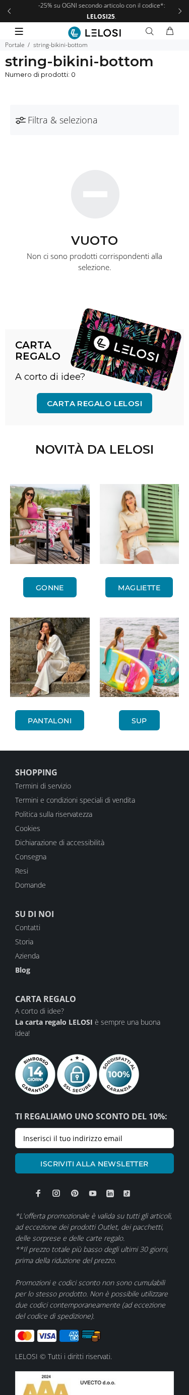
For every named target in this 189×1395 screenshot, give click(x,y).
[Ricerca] (152, 31)
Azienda (27, 956)
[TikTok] (127, 1194)
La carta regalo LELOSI (54, 1022)
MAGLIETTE (139, 587)
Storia (24, 941)
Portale (15, 44)
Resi (21, 871)
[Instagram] (56, 1193)
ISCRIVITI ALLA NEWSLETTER (94, 1163)
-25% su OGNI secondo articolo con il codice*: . (94, 11)
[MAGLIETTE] (139, 524)
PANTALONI (50, 720)
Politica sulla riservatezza (53, 814)
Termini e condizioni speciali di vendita (75, 800)
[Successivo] (180, 11)
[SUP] (139, 658)
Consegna (30, 856)
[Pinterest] (74, 1193)
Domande (30, 885)
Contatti (27, 927)
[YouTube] (92, 1193)
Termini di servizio (43, 786)
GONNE (50, 587)
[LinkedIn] (110, 1194)
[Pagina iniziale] (94, 32)
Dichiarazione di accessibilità (59, 842)
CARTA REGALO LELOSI (95, 403)
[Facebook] (38, 1193)
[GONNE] (50, 524)
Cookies (27, 828)
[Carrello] (170, 31)
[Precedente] (9, 11)
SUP (139, 720)
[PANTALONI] (50, 658)
